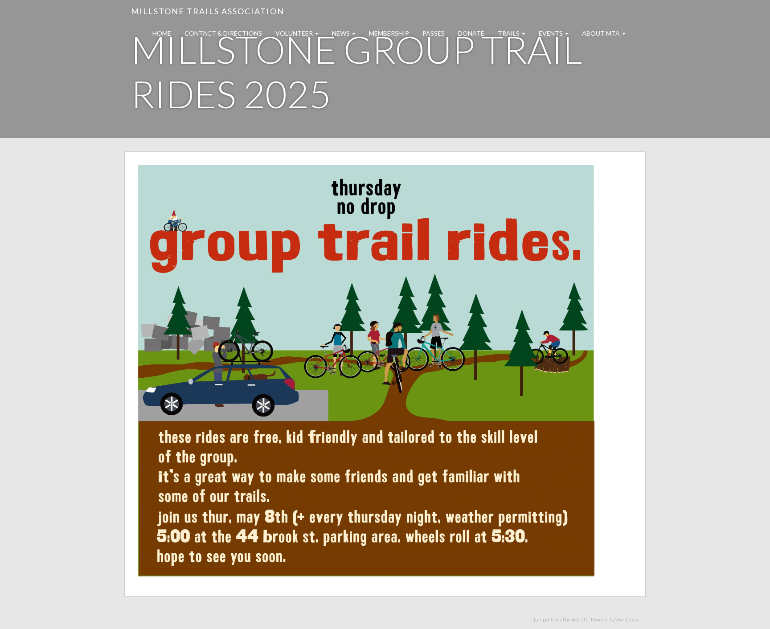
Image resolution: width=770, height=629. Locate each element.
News (341, 33)
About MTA (601, 33)
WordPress (627, 619)
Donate (471, 33)
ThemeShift (574, 619)
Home (161, 33)
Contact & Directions (223, 33)
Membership (389, 33)
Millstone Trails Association (207, 11)
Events (551, 33)
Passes (433, 33)
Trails (509, 33)
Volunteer (294, 33)
